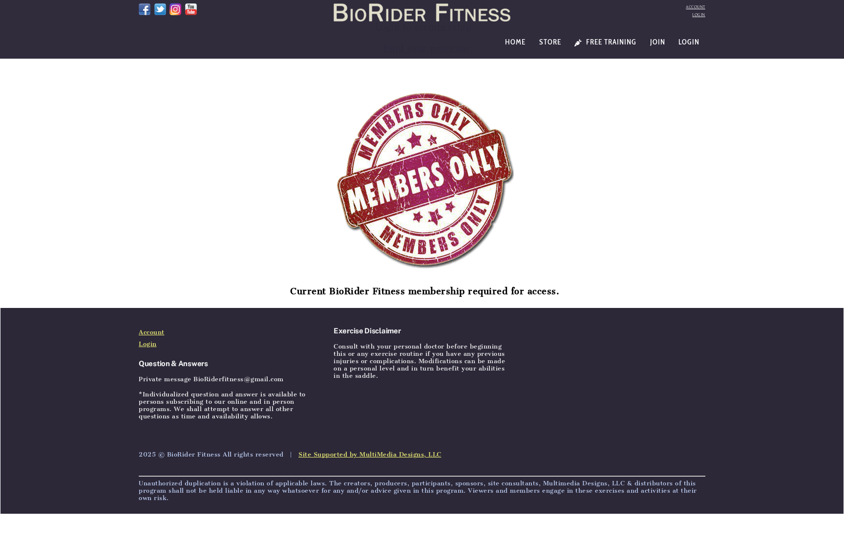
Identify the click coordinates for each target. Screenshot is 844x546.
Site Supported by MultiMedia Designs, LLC (370, 454)
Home (515, 42)
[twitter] (160, 8)
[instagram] (175, 8)
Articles (178, 295)
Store (550, 42)
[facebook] (144, 8)
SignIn (208, 295)
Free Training (610, 42)
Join (657, 42)
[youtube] (191, 8)
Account (695, 7)
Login (698, 15)
